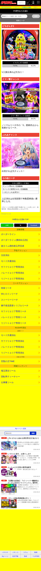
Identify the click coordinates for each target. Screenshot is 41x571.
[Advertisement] (20, 406)
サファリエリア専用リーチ (13, 311)
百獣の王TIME (8, 361)
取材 (25, 556)
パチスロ (5, 552)
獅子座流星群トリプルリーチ (14, 305)
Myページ (33, 4)
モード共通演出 (8, 261)
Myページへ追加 (20, 428)
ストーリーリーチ (9, 300)
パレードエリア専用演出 (12, 273)
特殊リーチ (6, 288)
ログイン (21, 3)
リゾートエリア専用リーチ (13, 323)
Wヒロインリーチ (9, 294)
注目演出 (5, 255)
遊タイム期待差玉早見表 (12, 246)
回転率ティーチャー (10, 376)
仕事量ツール (7, 382)
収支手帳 (28, 4)
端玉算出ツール (8, 371)
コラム (25, 552)
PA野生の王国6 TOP (20, 219)
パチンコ (15, 552)
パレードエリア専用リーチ (13, 317)
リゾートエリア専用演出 (12, 278)
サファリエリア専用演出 (12, 267)
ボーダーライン (8, 234)
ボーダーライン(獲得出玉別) (14, 240)
